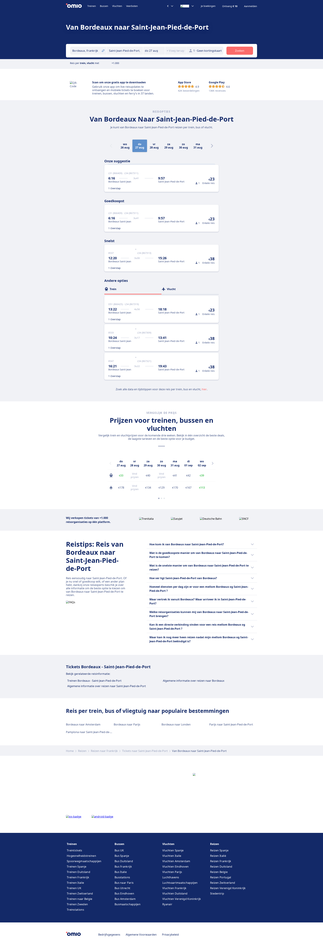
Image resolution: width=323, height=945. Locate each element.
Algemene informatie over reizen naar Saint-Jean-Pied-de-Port (106, 686)
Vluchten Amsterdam (176, 861)
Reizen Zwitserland (222, 883)
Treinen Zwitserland (80, 893)
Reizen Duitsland (221, 866)
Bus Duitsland (124, 861)
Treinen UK (74, 888)
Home (70, 751)
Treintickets (74, 850)
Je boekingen (208, 6)
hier (204, 389)
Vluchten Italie (171, 856)
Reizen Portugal (220, 877)
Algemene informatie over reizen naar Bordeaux (193, 681)
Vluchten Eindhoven (175, 866)
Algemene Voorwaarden (141, 934)
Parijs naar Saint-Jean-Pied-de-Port (231, 724)
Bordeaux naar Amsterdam (83, 724)
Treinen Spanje (76, 866)
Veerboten (132, 6)
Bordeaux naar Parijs (127, 724)
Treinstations (75, 909)
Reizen (82, 751)
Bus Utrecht (122, 888)
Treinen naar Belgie (79, 899)
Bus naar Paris (124, 883)
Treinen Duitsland (78, 872)
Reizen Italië (218, 856)
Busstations (122, 877)
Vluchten (117, 6)
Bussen (104, 6)
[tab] (133, 289)
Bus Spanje (122, 856)
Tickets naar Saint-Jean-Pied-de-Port (145, 751)
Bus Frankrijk (123, 866)
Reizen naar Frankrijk (104, 751)
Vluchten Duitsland (174, 893)
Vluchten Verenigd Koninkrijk (181, 899)
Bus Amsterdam (125, 899)
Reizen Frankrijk (220, 861)
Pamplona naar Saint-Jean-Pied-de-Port (91, 732)
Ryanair (167, 904)
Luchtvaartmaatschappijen (180, 883)
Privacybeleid (170, 934)
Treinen (91, 6)
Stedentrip (217, 893)
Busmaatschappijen (127, 904)
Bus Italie (121, 872)
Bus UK (119, 850)
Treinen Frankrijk (78, 877)
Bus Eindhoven (124, 893)
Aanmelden (250, 6)
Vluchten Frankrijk (174, 888)
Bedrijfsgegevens (109, 934)
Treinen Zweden (77, 904)
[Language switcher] (187, 6)
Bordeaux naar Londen (176, 724)
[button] (154, 51)
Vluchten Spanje (173, 850)
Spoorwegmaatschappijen (84, 861)
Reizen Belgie (219, 872)
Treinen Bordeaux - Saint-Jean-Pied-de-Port (94, 681)
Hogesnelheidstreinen (81, 856)
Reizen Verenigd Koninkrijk (228, 888)
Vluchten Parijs (172, 872)
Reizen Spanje (219, 850)
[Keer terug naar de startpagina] (76, 6)
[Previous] (110, 463)
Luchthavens (170, 877)
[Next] (212, 145)
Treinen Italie (75, 883)
